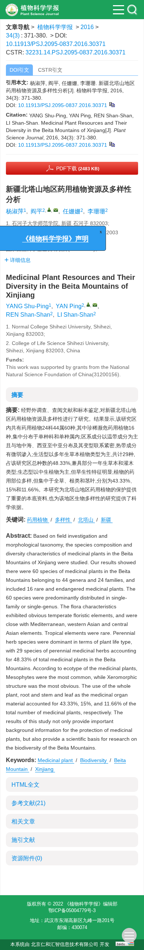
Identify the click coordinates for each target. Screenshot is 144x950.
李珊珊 (96, 211)
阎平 (36, 211)
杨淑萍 (15, 211)
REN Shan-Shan (28, 315)
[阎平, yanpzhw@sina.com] (49, 209)
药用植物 (38, 520)
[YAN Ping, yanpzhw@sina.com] (88, 304)
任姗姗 (71, 211)
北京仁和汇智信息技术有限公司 (64, 944)
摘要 (17, 395)
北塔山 (86, 520)
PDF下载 (77, 168)
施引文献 (23, 840)
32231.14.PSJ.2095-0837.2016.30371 (75, 52)
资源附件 (26, 858)
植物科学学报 (55, 27)
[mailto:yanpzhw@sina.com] (55, 210)
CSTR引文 (50, 70)
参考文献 (28, 803)
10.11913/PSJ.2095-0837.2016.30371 (56, 44)
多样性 (63, 520)
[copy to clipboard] (111, 144)
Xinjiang (45, 769)
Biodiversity (94, 760)
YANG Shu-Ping (27, 306)
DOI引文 (19, 70)
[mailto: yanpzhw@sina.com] (94, 305)
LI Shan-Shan (75, 315)
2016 (87, 27)
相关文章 (23, 821)
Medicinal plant (56, 760)
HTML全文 (25, 785)
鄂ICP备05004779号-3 (72, 910)
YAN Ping (69, 306)
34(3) (13, 35)
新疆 (107, 520)
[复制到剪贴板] (111, 104)
